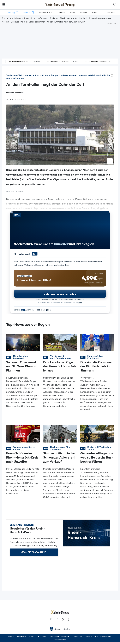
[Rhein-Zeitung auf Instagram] (62, 619)
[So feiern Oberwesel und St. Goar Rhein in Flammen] (23, 342)
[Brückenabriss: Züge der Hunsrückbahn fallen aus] (60, 342)
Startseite (6, 18)
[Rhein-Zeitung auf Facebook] (56, 619)
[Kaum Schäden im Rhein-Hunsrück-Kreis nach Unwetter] (23, 433)
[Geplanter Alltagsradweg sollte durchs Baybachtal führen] (97, 433)
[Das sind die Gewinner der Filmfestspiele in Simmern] (97, 342)
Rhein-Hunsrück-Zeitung (35, 18)
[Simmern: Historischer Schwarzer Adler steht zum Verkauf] (60, 433)
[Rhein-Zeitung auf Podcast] (68, 619)
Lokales (17, 18)
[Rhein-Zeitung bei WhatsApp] (50, 619)
